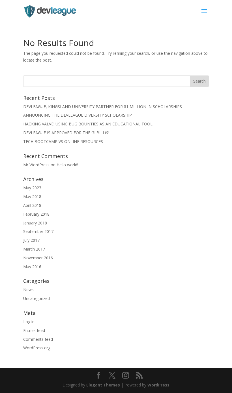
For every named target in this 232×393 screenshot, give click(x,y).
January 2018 (35, 223)
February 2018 (36, 214)
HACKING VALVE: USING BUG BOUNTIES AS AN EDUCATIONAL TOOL (87, 124)
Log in (29, 321)
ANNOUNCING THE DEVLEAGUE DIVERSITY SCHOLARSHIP (77, 115)
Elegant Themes (103, 385)
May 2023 (32, 187)
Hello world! (67, 164)
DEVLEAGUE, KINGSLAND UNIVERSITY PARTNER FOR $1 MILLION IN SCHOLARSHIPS (102, 106)
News (28, 289)
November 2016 (38, 257)
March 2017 (34, 249)
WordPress (158, 385)
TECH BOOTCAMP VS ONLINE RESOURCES (63, 141)
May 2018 (32, 196)
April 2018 (32, 205)
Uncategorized (36, 298)
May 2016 (32, 266)
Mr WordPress (36, 164)
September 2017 (38, 231)
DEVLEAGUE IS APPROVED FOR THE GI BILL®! (66, 132)
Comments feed (38, 339)
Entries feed (34, 330)
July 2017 (31, 240)
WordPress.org (36, 347)
